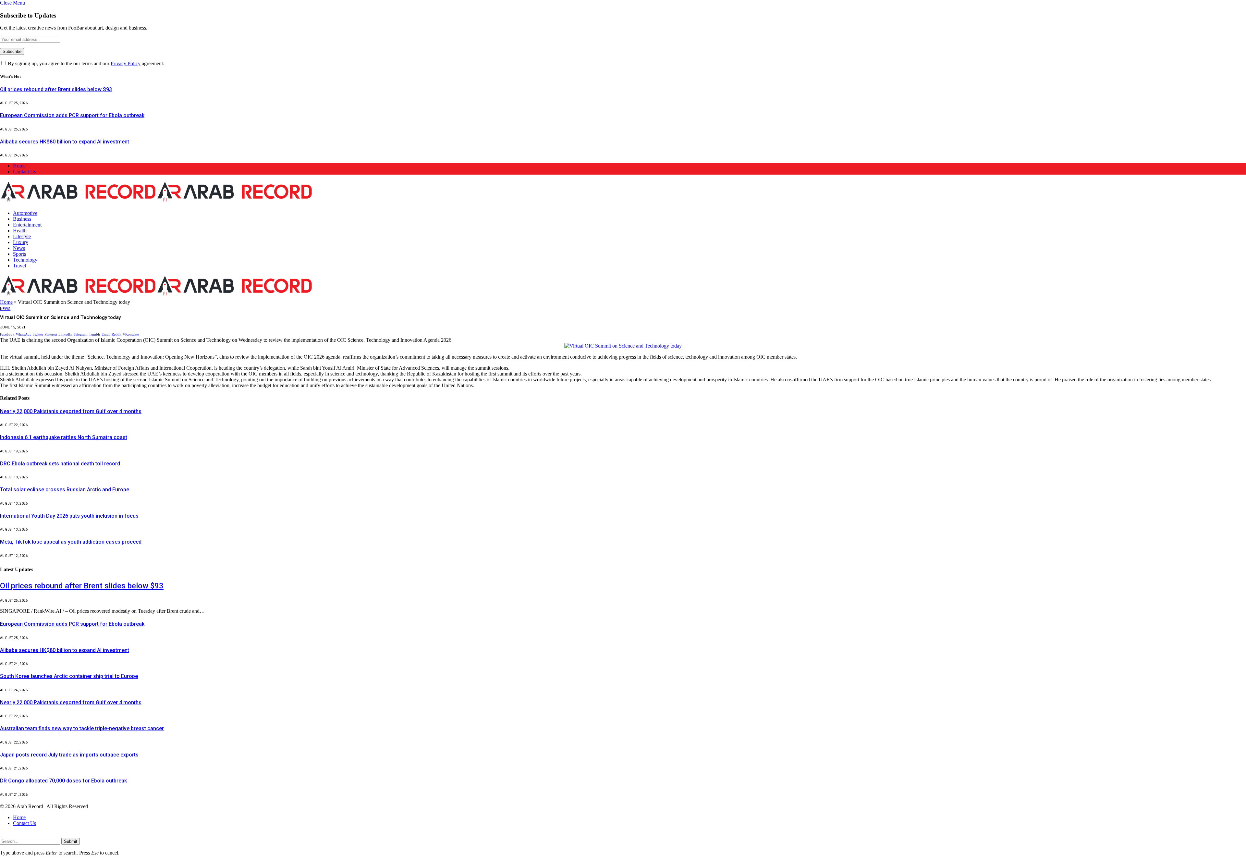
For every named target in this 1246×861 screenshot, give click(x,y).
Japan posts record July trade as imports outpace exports (69, 755)
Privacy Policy (125, 63)
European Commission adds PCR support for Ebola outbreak (72, 115)
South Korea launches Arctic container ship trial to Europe (69, 676)
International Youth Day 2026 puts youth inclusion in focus (69, 516)
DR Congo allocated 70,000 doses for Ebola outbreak (63, 781)
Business (22, 219)
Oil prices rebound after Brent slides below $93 (56, 89)
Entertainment (27, 225)
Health (20, 230)
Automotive (25, 213)
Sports (19, 254)
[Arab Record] (156, 202)
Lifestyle (22, 236)
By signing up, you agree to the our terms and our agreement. (85, 63)
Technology (25, 260)
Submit (70, 841)
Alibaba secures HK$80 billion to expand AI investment (64, 142)
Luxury (20, 242)
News (19, 248)
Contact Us (24, 171)
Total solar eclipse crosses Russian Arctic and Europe (64, 489)
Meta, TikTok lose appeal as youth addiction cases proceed (70, 542)
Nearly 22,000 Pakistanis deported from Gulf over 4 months (70, 411)
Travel (19, 265)
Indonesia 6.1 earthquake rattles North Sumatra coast (63, 437)
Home (19, 165)
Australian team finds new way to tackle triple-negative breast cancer (82, 728)
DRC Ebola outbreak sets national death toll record (60, 464)
